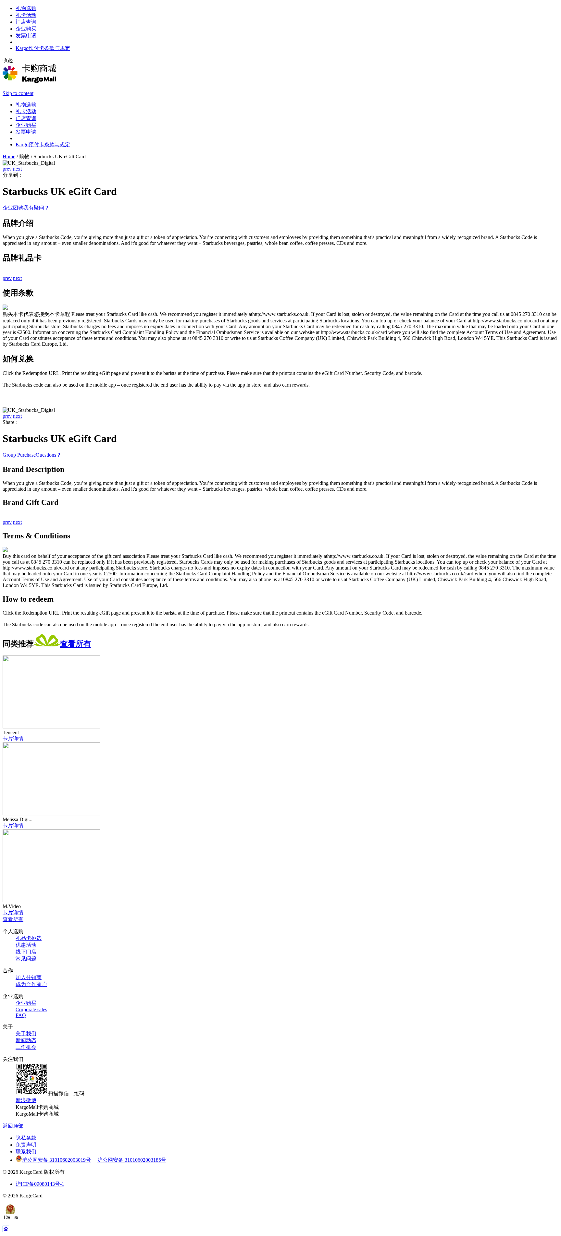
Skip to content (18, 93)
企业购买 (26, 1003)
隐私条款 (26, 1138)
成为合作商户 (31, 984)
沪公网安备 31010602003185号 (131, 1160)
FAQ (21, 1015)
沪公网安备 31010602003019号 (56, 1160)
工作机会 (26, 1047)
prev (7, 169)
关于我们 (26, 1033)
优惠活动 (26, 945)
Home (9, 156)
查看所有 (75, 644)
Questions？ (48, 455)
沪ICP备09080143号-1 (40, 1184)
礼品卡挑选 (29, 938)
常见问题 (26, 958)
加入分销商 (29, 977)
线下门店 (26, 951)
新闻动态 (26, 1040)
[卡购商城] (30, 81)
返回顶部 (13, 1126)
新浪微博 (26, 1100)
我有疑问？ (36, 207)
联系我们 (26, 1151)
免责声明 (26, 1144)
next (17, 169)
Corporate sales (31, 1009)
